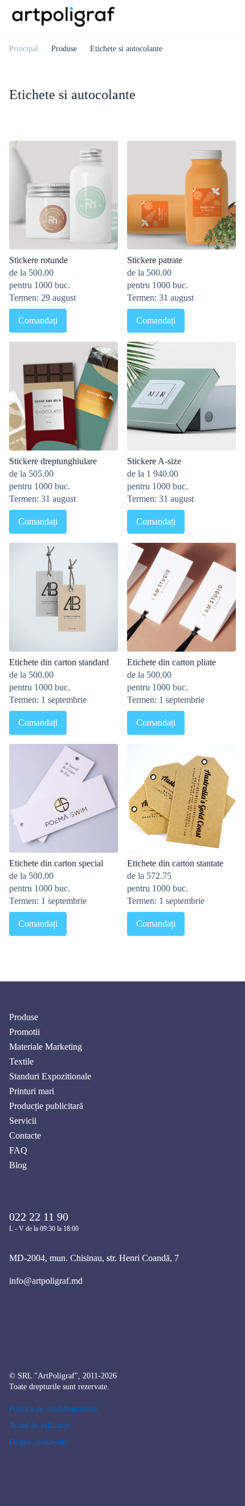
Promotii (24, 1032)
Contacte (25, 1135)
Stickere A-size (154, 461)
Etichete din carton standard (59, 662)
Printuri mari (31, 1091)
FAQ (18, 1150)
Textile (21, 1061)
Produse (64, 48)
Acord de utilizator (39, 1425)
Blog (18, 1165)
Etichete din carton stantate (175, 863)
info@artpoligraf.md (46, 1281)
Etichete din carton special (56, 863)
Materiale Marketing (45, 1046)
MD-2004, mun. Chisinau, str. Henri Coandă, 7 (94, 1258)
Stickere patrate (154, 260)
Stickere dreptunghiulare (53, 461)
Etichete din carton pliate (171, 662)
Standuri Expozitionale (50, 1076)
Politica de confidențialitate (53, 1409)
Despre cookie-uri (38, 1442)
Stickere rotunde (38, 260)
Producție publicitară (46, 1106)
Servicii (22, 1121)
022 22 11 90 (38, 1216)
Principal (23, 48)
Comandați (38, 320)
